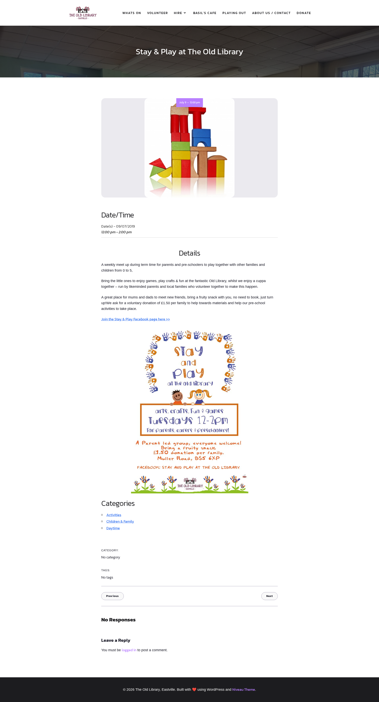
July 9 (182, 102)
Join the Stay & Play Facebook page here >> (135, 319)
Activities (113, 515)
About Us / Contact (271, 12)
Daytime (113, 528)
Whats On (131, 12)
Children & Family (120, 521)
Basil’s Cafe (205, 12)
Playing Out (234, 12)
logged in (129, 650)
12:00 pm (195, 102)
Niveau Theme (243, 689)
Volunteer (157, 12)
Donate (304, 12)
